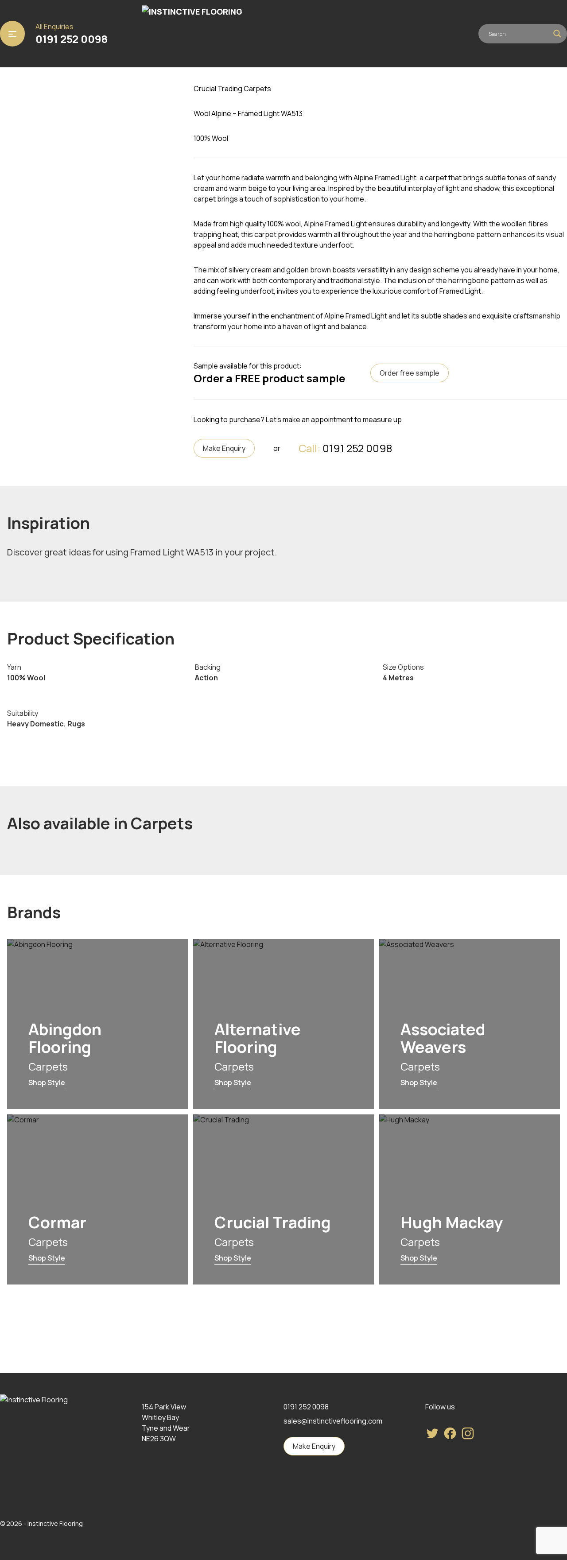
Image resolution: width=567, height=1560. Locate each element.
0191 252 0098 (71, 39)
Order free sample (409, 373)
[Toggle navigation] (12, 34)
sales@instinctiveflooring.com (333, 1421)
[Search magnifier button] (557, 33)
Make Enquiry (224, 448)
